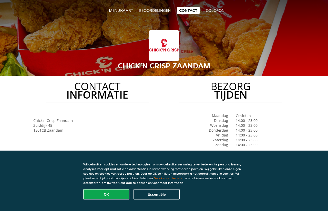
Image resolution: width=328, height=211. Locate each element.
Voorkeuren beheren (169, 178)
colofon (215, 10)
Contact (188, 10)
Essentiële (157, 194)
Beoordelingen (155, 10)
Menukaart (121, 10)
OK (106, 194)
